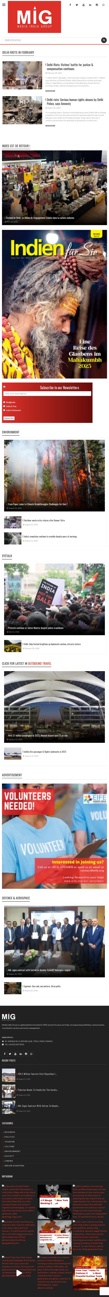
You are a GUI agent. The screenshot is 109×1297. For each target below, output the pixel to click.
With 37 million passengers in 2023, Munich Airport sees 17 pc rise (38, 735)
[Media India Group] (8, 1016)
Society (9, 1156)
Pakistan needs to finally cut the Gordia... (38, 1090)
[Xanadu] (34, 16)
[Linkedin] (90, 5)
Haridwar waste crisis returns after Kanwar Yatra (44, 520)
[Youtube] (83, 5)
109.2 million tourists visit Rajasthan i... (37, 1074)
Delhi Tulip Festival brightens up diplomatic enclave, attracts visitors (52, 644)
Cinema (9, 1161)
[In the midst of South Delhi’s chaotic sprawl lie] (19, 1202)
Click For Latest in (26, 663)
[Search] (104, 40)
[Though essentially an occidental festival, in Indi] (54, 1273)
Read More (50, 91)
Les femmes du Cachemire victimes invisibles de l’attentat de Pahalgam (38, 217)
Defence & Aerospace (16, 897)
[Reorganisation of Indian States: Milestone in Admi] (54, 1237)
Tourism (10, 1142)
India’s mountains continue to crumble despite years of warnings (50, 536)
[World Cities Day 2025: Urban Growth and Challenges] (19, 1273)
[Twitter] (77, 5)
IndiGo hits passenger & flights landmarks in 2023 (45, 751)
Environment (10, 432)
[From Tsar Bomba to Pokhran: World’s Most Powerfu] (90, 1273)
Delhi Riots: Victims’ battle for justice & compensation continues (70, 67)
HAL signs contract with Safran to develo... (38, 1106)
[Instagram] (96, 5)
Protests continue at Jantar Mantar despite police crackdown (35, 627)
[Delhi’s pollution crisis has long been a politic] (90, 1202)
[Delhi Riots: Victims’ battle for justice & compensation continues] (23, 76)
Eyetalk (7, 555)
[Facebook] (70, 5)
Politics (10, 1137)
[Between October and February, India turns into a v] (19, 1237)
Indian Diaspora (14, 1166)
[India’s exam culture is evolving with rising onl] (90, 1237)
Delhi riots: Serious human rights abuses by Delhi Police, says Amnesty (75, 101)
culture (9, 1146)
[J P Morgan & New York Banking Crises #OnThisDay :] (54, 1202)
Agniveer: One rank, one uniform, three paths (42, 986)
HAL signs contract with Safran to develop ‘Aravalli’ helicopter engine (39, 970)
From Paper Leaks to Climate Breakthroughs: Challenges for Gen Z (38, 504)
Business (10, 1132)
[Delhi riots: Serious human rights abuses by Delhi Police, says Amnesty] (23, 111)
